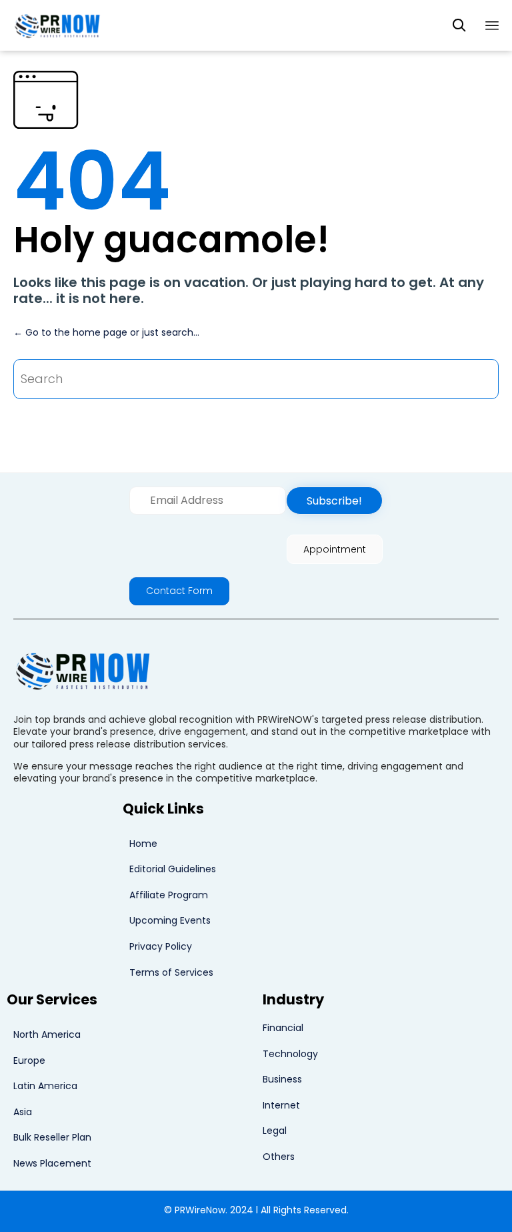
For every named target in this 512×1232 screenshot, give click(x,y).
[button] (334, 501)
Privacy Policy (160, 946)
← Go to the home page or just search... (106, 332)
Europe (29, 1060)
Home (143, 843)
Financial (283, 1027)
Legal (275, 1130)
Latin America (45, 1086)
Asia (22, 1112)
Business (282, 1079)
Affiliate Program (168, 895)
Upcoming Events (170, 920)
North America (47, 1034)
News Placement (52, 1163)
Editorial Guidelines (172, 869)
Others (279, 1156)
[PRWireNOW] (58, 25)
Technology (290, 1053)
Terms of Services (171, 972)
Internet (281, 1105)
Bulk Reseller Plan (52, 1137)
